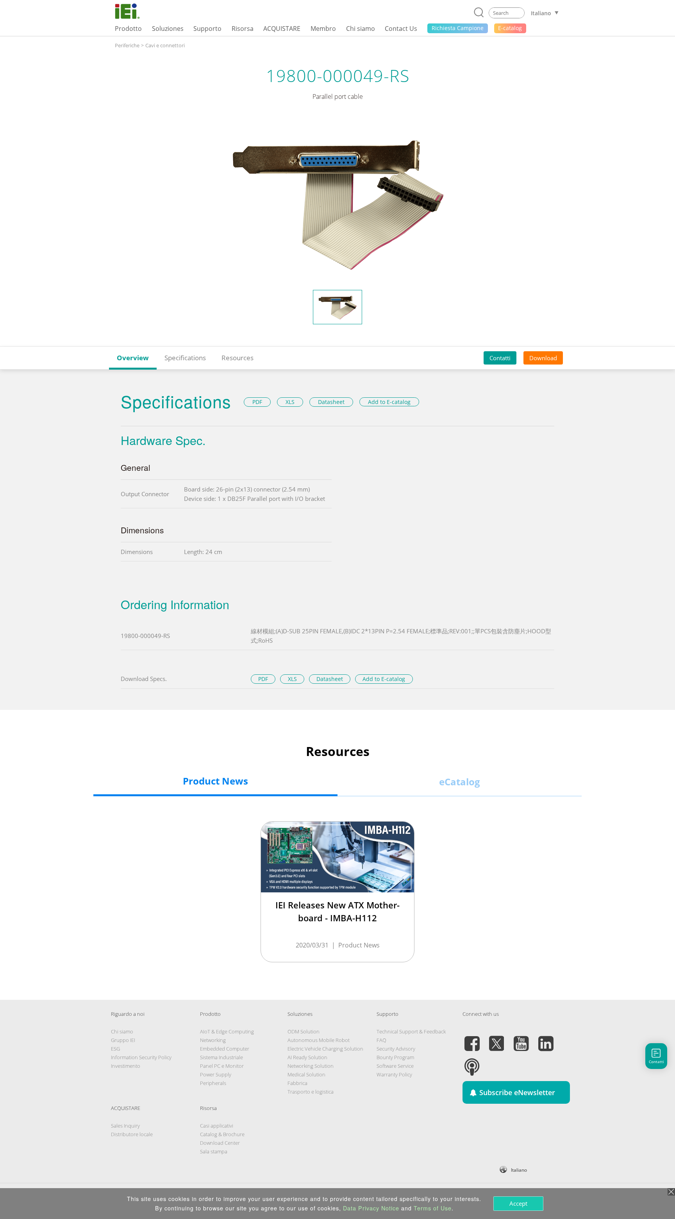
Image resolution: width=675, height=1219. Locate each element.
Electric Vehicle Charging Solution (325, 1048)
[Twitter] (496, 1039)
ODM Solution (304, 1031)
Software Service (395, 1065)
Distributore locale (132, 1134)
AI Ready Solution (307, 1057)
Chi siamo (122, 1031)
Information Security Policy (141, 1057)
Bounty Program (395, 1057)
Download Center (220, 1142)
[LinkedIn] (545, 1039)
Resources (237, 357)
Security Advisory (396, 1048)
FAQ (381, 1040)
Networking (213, 1040)
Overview (133, 357)
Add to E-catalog (389, 402)
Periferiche (127, 45)
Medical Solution (306, 1074)
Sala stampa (213, 1151)
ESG (115, 1048)
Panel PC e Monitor (222, 1065)
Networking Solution (311, 1065)
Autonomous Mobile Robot (319, 1040)
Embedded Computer (224, 1048)
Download (543, 357)
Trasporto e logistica (311, 1091)
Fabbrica (297, 1083)
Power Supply (215, 1074)
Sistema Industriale (221, 1057)
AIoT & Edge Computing (227, 1031)
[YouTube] (521, 1039)
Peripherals (213, 1083)
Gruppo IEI (123, 1040)
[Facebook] (471, 1039)
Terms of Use (433, 1208)
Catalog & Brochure (222, 1134)
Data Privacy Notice (371, 1208)
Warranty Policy (394, 1074)
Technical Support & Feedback (411, 1031)
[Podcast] (471, 1062)
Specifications (185, 357)
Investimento (125, 1065)
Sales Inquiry (125, 1125)
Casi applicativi (216, 1125)
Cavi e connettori (165, 45)
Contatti (500, 357)
